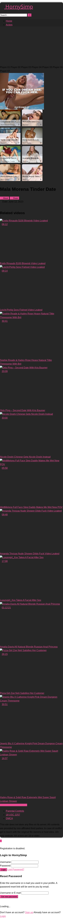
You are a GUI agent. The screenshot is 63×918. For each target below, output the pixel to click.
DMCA (9, 818)
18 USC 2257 (13, 814)
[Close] (1, 844)
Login (3, 870)
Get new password (9, 897)
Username (5, 862)
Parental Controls (15, 811)
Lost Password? (15, 869)
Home (9, 21)
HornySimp (18, 6)
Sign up (29, 912)
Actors (9, 25)
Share (15, 198)
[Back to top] (1, 841)
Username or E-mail (10, 893)
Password (5, 865)
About (5, 198)
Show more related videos (13, 805)
